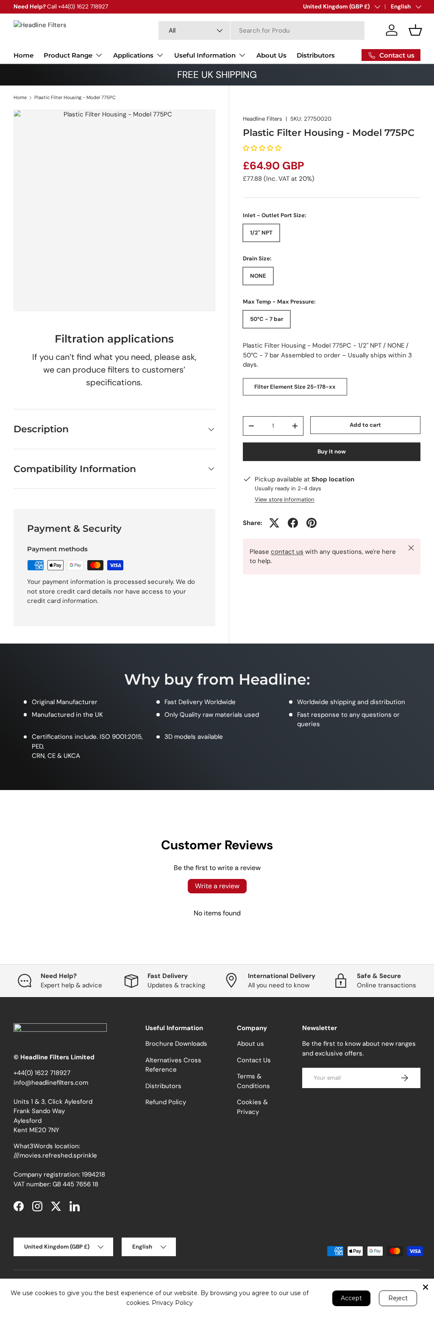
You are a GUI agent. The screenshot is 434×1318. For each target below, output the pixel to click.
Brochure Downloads (176, 1043)
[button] (415, 30)
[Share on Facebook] (293, 523)
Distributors (316, 55)
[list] (114, 210)
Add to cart (365, 424)
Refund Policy (165, 1102)
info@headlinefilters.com (51, 1082)
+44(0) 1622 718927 (42, 1073)
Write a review (217, 885)
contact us (287, 551)
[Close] (425, 1287)
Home (23, 55)
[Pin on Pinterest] (311, 523)
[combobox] (262, 30)
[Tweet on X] (274, 523)
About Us (271, 55)
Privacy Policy (172, 1303)
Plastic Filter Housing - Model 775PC (75, 97)
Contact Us (254, 1060)
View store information (284, 499)
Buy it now (331, 451)
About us (250, 1043)
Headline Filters (262, 118)
